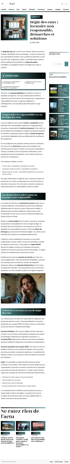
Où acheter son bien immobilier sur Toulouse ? (38, 439)
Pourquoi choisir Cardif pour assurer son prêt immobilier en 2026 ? (22, 442)
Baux (60, 86)
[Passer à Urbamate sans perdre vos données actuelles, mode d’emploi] (53, 120)
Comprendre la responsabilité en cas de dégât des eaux (11, 82)
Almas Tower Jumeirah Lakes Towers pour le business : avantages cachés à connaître (62, 106)
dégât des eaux (8, 51)
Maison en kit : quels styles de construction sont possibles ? (7, 440)
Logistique (61, 115)
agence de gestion (31, 62)
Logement (5, 433)
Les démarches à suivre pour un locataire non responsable (11, 87)
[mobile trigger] (3, 4)
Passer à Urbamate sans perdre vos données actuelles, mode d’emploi (63, 121)
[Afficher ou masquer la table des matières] (31, 76)
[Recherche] (62, 4)
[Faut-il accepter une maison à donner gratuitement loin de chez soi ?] (53, 134)
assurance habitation (17, 93)
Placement (35, 433)
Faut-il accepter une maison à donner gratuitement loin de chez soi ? (63, 134)
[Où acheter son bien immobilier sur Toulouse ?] (38, 425)
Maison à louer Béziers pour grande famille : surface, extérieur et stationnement (63, 91)
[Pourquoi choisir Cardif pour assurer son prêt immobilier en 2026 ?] (23, 425)
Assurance (20, 433)
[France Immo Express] (12, 4)
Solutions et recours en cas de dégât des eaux (33, 82)
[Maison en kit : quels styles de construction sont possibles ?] (8, 425)
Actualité (36, 16)
